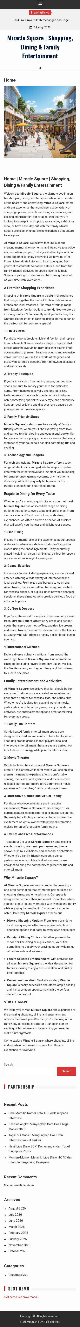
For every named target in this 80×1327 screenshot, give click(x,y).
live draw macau (28, 1297)
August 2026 (17, 1208)
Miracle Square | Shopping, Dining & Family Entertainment (40, 46)
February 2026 (18, 1233)
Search (8, 1064)
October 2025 (18, 1251)
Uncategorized (18, 1275)
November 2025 (19, 1245)
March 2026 (17, 1227)
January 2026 (18, 1239)
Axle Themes (51, 1322)
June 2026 (16, 1220)
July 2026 (15, 1214)
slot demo (10, 1297)
